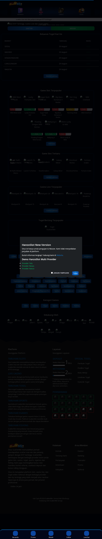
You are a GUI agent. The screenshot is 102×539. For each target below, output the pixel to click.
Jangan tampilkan (61, 273)
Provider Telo (27, 263)
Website (59, 255)
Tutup (75, 273)
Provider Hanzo (28, 268)
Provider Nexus (28, 266)
